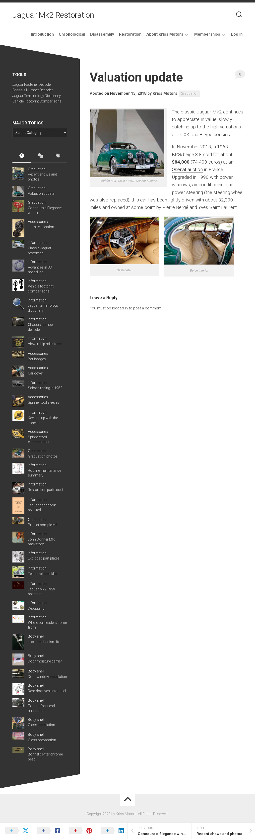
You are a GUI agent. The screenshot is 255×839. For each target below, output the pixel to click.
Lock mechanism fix (44, 642)
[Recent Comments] (40, 156)
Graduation (189, 93)
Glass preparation (42, 740)
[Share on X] (16, 831)
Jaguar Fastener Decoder (32, 85)
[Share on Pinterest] (80, 831)
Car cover (35, 373)
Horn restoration (41, 227)
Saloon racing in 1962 (45, 388)
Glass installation (41, 725)
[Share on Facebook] (48, 831)
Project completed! (42, 525)
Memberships (207, 34)
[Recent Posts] (21, 156)
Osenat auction (187, 169)
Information (37, 243)
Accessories (38, 222)
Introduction (42, 34)
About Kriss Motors (164, 34)
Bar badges (37, 359)
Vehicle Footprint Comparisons (37, 101)
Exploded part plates (44, 558)
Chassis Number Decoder (32, 90)
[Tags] (58, 156)
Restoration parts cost (45, 490)
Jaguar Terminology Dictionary (36, 96)
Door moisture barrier (45, 661)
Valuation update (41, 193)
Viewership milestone (44, 344)
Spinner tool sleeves (43, 402)
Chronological (72, 34)
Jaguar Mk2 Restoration (53, 15)
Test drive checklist (43, 574)
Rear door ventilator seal (47, 691)
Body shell (36, 636)
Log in (237, 34)
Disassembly (102, 34)
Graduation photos (43, 456)
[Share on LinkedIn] (112, 831)
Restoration (130, 34)
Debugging (36, 608)
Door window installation (47, 677)
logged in (120, 308)
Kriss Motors (165, 93)
